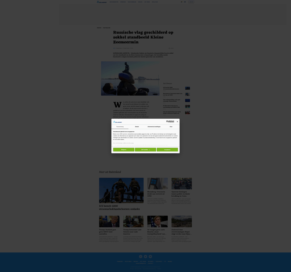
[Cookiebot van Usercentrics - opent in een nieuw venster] (167, 121)
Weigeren (123, 149)
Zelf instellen (144, 149)
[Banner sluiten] (177, 121)
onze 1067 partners (122, 134)
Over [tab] (171, 126)
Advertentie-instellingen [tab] (154, 126)
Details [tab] (137, 126)
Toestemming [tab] (120, 126)
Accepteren (167, 149)
